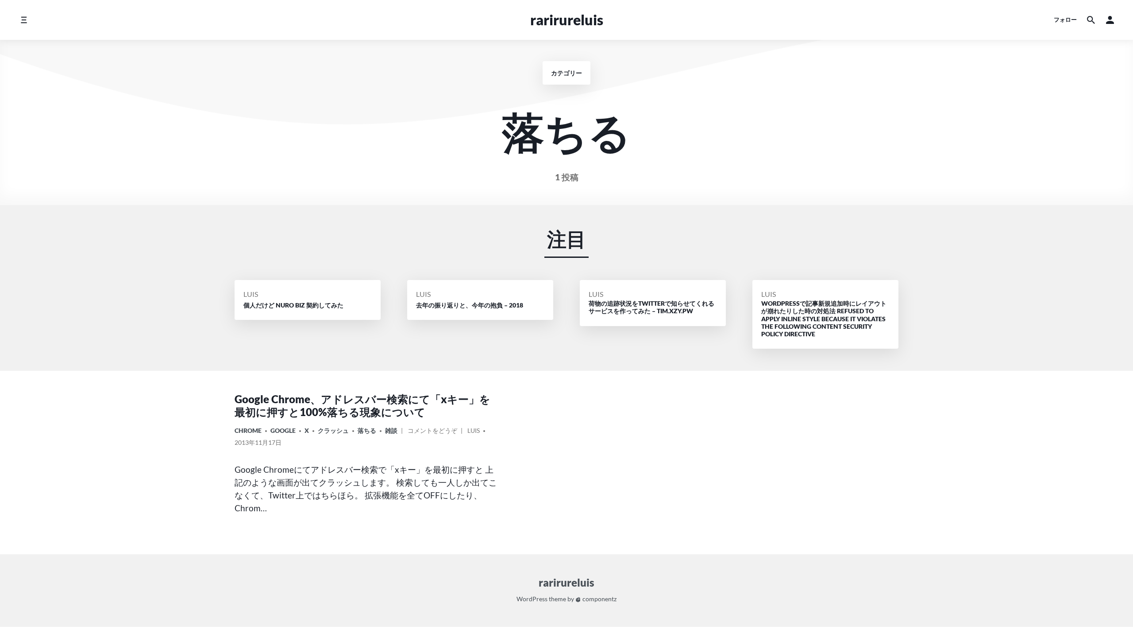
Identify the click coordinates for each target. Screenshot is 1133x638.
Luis (250, 294)
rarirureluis (566, 19)
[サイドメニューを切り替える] (24, 20)
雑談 (391, 430)
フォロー (1065, 19)
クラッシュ (333, 430)
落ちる (367, 430)
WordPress (531, 599)
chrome (248, 430)
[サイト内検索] (1091, 19)
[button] (1110, 19)
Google (283, 430)
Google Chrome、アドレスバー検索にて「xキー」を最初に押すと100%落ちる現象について (362, 405)
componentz (599, 599)
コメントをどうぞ (432, 432)
